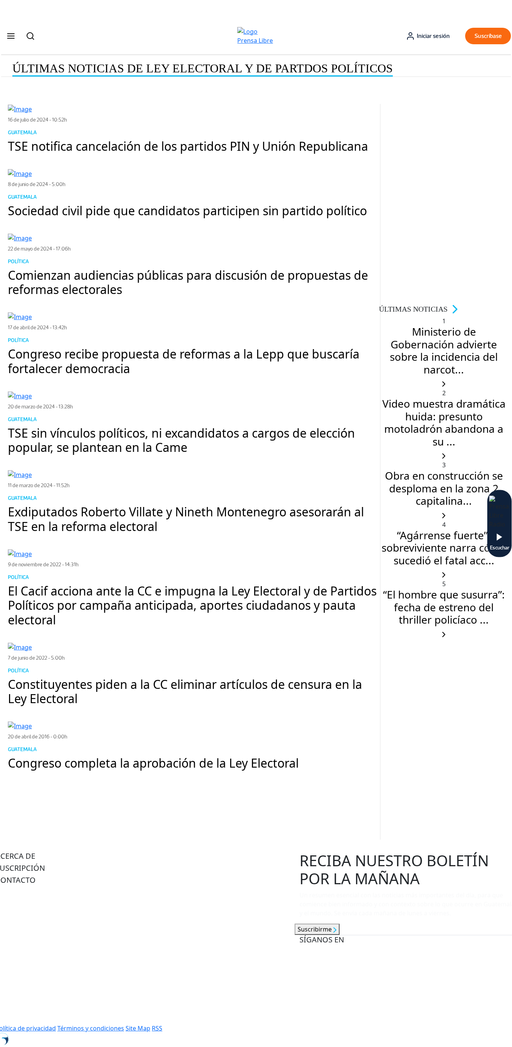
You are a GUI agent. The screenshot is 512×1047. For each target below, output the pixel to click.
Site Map (138, 1028)
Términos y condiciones (90, 1028)
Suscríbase (488, 35)
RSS (157, 1028)
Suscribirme (315, 929)
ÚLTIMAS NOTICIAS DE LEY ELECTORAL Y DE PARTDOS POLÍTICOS (202, 68)
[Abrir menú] (10, 36)
